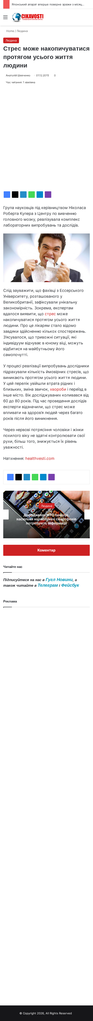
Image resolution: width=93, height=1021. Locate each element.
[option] (46, 514)
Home (9, 31)
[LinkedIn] (23, 194)
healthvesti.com (40, 458)
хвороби (58, 389)
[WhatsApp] (31, 194)
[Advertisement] (46, 137)
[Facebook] (7, 194)
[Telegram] (40, 194)
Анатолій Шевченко (18, 75)
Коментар (46, 550)
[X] (15, 194)
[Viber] (48, 194)
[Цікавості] (28, 17)
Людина (22, 31)
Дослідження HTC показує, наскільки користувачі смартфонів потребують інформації (46, 519)
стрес (50, 314)
